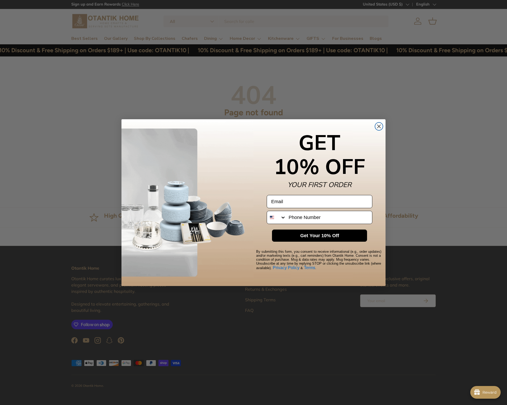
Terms (309, 267)
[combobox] (276, 217)
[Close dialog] (379, 126)
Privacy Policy (286, 267)
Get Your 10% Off (319, 235)
